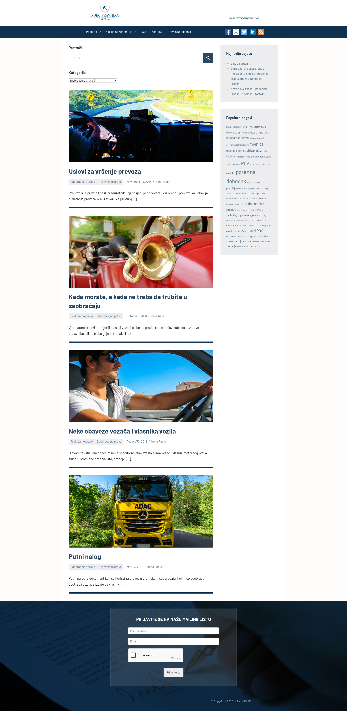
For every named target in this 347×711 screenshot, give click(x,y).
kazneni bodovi (242, 145)
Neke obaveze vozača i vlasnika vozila (122, 431)
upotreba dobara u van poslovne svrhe (247, 236)
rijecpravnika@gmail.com (244, 17)
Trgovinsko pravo (110, 181)
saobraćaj (231, 215)
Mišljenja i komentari (118, 31)
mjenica (256, 143)
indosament (234, 137)
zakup (267, 241)
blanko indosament (234, 127)
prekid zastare (251, 193)
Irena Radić (163, 181)
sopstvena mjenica (247, 215)
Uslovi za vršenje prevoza (105, 171)
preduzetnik (239, 193)
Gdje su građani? (241, 63)
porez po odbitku (254, 182)
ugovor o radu (255, 225)
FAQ (143, 31)
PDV (245, 163)
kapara (254, 138)
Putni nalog (85, 556)
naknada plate (235, 150)
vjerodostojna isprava (240, 241)
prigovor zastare (233, 204)
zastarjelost (233, 246)
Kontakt (156, 31)
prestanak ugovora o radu (253, 198)
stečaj (262, 215)
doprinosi (233, 132)
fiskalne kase (249, 132)
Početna (91, 31)
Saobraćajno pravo (82, 181)
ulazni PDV (255, 231)
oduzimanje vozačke (244, 157)
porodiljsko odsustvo (238, 188)
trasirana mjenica (235, 220)
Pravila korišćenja (179, 31)
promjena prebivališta (246, 210)
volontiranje (259, 241)
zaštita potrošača (251, 246)
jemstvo (246, 137)
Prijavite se (173, 672)
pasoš (238, 164)
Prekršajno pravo (81, 316)
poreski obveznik (257, 164)
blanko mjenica (255, 126)
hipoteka (263, 132)
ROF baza (259, 210)
